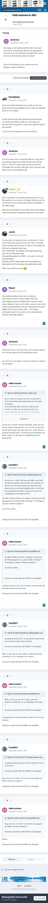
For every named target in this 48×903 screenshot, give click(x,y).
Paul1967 (13, 465)
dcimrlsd (29, 22)
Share (12, 859)
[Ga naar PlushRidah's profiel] (4, 98)
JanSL (12, 232)
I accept (41, 898)
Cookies (27, 886)
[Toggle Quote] (6, 393)
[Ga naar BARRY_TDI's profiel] (4, 190)
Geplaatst (19, 43)
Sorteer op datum (38, 78)
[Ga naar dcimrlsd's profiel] (6, 41)
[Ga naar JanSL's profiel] (4, 233)
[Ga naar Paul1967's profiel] (4, 466)
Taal (19, 886)
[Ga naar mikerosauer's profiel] (4, 384)
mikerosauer (15, 383)
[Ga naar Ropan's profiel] (4, 289)
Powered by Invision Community (24, 889)
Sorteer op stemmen (21, 78)
